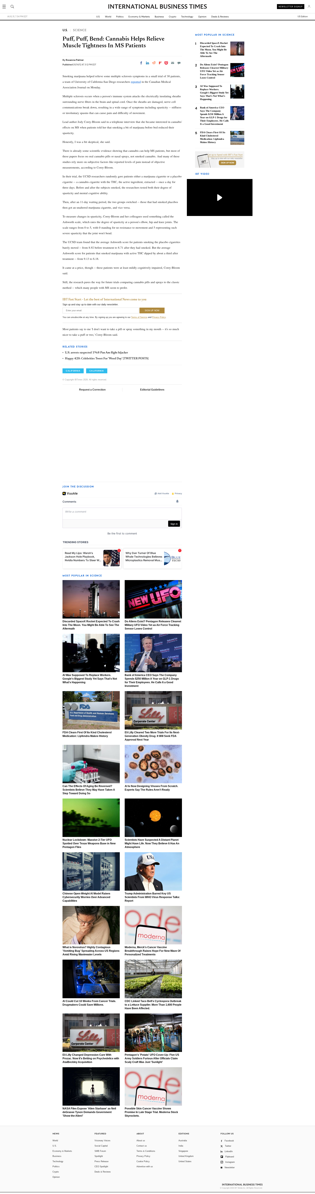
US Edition (303, 16)
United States (184, 1161)
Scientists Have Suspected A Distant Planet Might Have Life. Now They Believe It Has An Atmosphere (152, 843)
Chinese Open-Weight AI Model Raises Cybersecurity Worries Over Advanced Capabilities (86, 897)
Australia (182, 1140)
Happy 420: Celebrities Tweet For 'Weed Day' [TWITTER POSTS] (107, 358)
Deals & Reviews (220, 16)
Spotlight (98, 1156)
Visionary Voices (102, 1140)
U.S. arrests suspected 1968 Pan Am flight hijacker (96, 352)
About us (140, 1140)
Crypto (172, 16)
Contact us (141, 1146)
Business (159, 16)
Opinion (202, 16)
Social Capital (101, 1146)
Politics (120, 16)
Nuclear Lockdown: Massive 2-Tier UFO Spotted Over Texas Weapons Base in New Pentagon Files (89, 843)
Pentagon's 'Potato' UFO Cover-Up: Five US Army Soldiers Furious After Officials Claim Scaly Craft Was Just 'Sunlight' (152, 1058)
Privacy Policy (159, 317)
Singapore (183, 1151)
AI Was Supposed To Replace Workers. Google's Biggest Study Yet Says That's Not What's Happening (90, 679)
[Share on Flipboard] (160, 63)
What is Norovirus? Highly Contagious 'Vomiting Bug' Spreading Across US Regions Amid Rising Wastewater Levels (91, 951)
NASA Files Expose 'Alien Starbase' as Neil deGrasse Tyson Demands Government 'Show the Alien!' (89, 1112)
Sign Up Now (227, 163)
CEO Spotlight (101, 1166)
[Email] (173, 63)
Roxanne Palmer (75, 59)
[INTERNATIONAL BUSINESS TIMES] (157, 7)
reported (136, 82)
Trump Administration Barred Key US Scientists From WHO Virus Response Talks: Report (152, 897)
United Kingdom (186, 1156)
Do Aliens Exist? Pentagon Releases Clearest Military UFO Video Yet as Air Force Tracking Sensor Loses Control (153, 625)
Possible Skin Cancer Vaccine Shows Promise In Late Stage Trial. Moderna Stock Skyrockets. (151, 1112)
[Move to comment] (179, 63)
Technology (187, 16)
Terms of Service (139, 317)
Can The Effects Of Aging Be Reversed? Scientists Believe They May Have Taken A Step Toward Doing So (89, 790)
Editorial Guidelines (152, 389)
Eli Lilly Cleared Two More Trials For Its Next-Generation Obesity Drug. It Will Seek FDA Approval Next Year (152, 736)
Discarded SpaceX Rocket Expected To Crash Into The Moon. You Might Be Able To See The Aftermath (91, 625)
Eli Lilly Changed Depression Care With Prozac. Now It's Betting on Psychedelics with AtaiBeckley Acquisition (91, 1058)
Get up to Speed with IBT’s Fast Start (225, 155)
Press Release (101, 1161)
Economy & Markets (139, 16)
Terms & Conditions (145, 1151)
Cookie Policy (143, 1161)
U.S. (98, 16)
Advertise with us (144, 1166)
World (108, 16)
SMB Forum (100, 1151)
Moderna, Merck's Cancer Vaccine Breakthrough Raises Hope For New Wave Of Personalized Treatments (152, 951)
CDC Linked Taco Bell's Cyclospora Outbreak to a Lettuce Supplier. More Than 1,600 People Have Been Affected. (153, 1005)
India (180, 1146)
